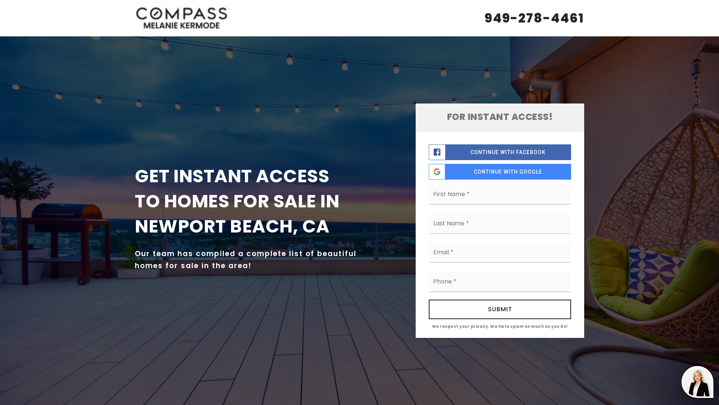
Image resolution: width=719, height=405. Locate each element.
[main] (359, 202)
